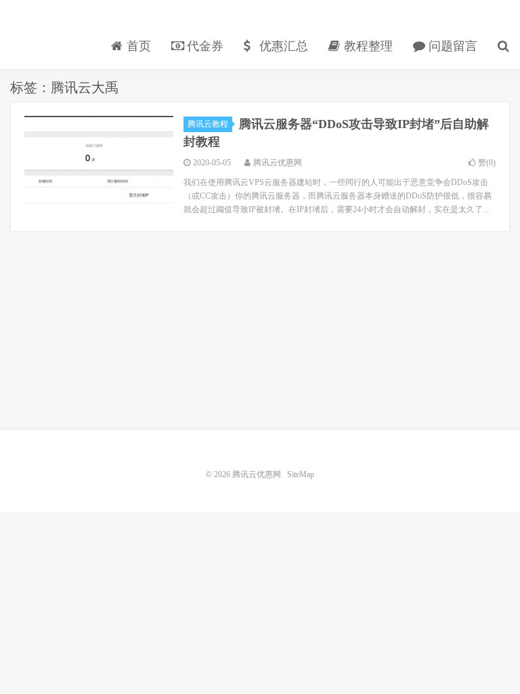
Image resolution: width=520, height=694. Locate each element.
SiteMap (300, 474)
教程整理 (367, 46)
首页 (137, 46)
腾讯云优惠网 (57, 24)
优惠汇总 (282, 46)
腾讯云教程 (208, 124)
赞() (487, 162)
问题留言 (451, 46)
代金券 (203, 46)
